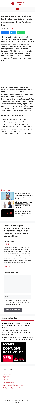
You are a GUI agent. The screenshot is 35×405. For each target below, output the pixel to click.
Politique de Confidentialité (12, 388)
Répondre (7, 266)
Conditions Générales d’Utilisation (14, 385)
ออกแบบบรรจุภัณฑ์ (7, 323)
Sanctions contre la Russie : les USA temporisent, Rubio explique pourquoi (16, 325)
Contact (5, 379)
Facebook (5, 32)
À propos (6, 377)
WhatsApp (21, 32)
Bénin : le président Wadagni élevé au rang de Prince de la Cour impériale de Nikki (15, 332)
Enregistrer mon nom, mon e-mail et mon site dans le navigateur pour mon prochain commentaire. (18, 302)
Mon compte (7, 374)
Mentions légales (8, 382)
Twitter (13, 32)
